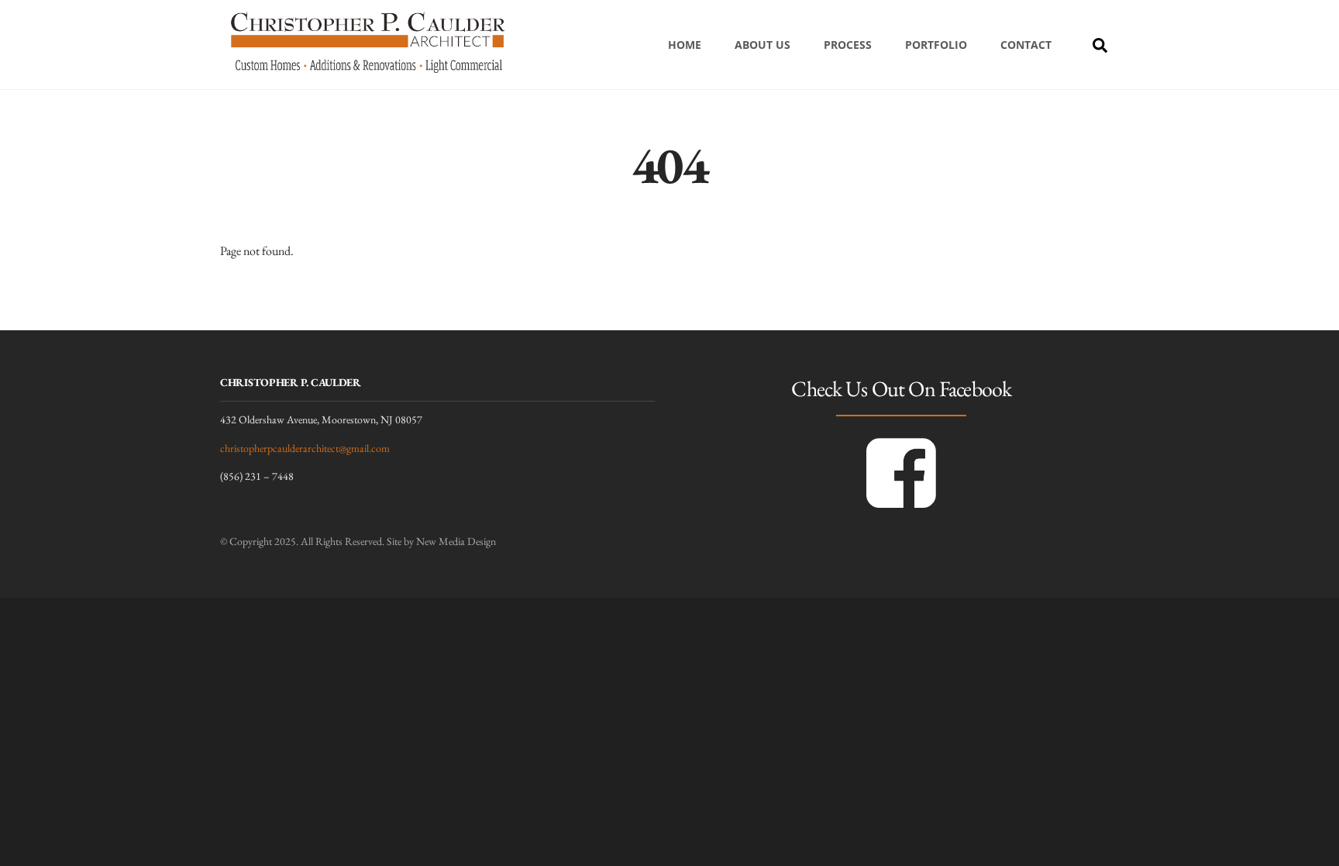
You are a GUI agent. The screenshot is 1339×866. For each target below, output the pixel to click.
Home (684, 44)
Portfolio (936, 44)
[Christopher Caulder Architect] (367, 74)
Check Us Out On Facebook (901, 388)
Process (848, 44)
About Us (762, 44)
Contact (1026, 44)
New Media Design (456, 541)
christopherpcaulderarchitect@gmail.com (305, 448)
